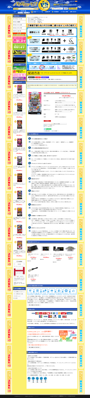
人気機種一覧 (39, 22)
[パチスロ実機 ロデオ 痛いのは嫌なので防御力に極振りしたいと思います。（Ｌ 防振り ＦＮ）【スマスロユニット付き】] (19, 142)
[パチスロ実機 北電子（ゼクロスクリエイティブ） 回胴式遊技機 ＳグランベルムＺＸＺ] (19, 160)
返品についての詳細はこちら (49, 125)
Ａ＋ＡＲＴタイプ (40, 20)
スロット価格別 (31, 19)
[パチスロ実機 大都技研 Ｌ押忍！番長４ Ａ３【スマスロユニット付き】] (19, 229)
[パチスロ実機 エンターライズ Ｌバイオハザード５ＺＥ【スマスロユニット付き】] (19, 177)
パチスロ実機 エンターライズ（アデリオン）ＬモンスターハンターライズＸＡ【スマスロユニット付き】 (19, 113)
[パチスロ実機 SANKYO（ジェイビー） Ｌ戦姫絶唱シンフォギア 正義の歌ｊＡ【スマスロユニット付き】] (19, 195)
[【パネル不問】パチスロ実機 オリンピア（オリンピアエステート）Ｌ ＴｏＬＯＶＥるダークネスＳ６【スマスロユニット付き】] (19, 89)
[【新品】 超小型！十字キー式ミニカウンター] (33, 249)
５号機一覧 (39, 21)
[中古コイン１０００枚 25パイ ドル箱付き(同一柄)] (70, 249)
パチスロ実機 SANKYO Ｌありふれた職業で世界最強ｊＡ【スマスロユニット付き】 (19, 218)
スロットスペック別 (31, 20)
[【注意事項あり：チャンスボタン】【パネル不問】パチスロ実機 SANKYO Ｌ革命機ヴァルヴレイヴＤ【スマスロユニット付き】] (19, 245)
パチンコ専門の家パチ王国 (18, 293)
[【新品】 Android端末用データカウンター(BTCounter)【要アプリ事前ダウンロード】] (58, 249)
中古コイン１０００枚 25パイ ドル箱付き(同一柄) (70, 255)
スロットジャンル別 (31, 21)
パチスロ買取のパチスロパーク (18, 291)
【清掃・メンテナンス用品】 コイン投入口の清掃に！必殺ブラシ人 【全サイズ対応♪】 (33, 276)
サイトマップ (36, 396)
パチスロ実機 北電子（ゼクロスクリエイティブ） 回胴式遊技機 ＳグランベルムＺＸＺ (19, 167)
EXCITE (38, 18)
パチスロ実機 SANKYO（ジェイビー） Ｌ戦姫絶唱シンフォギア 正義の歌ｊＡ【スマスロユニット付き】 (19, 201)
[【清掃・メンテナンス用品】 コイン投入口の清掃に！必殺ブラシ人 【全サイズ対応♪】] (33, 269)
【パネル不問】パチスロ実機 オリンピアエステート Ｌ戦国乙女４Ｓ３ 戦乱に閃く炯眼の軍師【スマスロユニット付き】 (19, 131)
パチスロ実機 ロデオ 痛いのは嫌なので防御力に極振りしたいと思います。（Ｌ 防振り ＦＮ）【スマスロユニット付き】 (19, 149)
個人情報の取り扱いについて (19, 396)
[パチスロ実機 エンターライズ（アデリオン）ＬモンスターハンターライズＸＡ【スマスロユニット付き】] (19, 107)
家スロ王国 (15, 298)
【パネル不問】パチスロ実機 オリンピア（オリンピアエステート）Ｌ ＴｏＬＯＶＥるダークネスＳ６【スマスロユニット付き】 (19, 96)
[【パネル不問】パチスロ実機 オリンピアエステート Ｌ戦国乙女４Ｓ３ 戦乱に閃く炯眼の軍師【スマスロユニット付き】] (19, 124)
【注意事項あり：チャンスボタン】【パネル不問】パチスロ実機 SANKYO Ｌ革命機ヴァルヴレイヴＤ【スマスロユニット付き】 (19, 252)
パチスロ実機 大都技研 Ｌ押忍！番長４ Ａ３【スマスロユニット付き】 (19, 235)
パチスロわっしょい (16, 296)
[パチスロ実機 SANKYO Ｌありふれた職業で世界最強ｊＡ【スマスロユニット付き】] (19, 212)
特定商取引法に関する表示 (29, 396)
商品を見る (29, 260)
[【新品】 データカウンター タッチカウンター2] (45, 249)
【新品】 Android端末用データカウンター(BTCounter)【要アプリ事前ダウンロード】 (58, 255)
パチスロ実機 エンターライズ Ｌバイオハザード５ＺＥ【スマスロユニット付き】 (19, 184)
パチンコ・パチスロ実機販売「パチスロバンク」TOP (37, 17)
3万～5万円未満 (38, 19)
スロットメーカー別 (31, 18)
